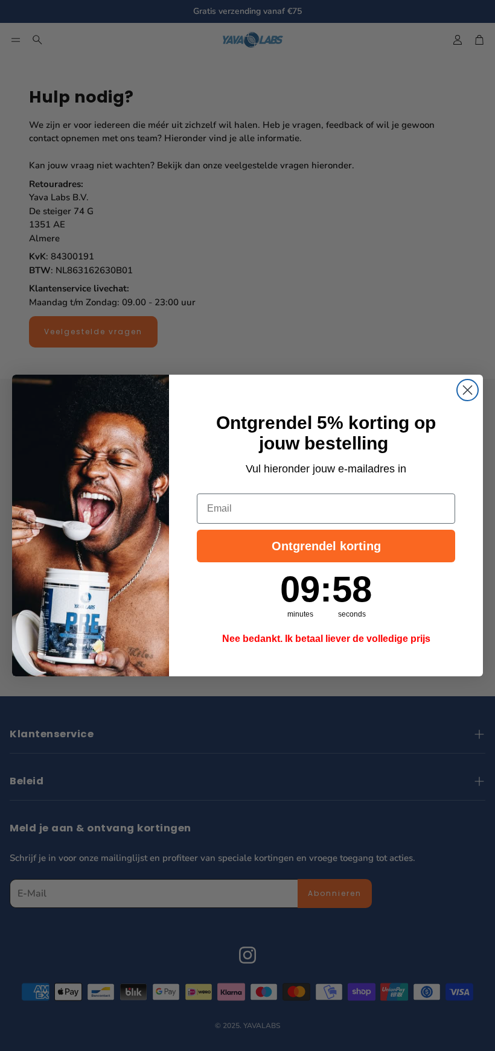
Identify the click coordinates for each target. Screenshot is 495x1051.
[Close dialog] (467, 390)
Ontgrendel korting (326, 546)
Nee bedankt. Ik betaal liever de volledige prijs (326, 638)
